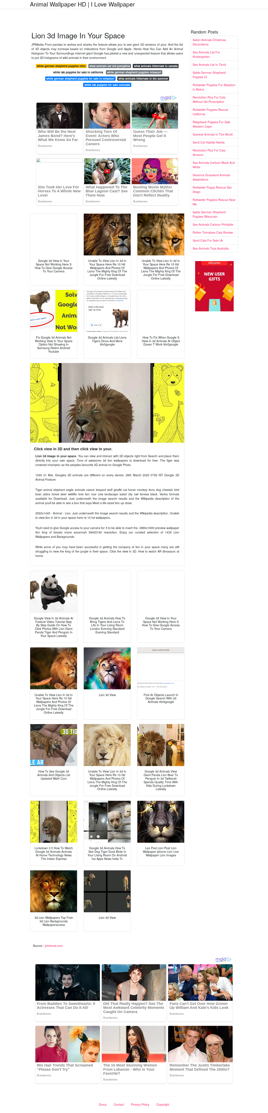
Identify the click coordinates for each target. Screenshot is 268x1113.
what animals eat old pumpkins (109, 66)
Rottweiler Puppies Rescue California (210, 111)
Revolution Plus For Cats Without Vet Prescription (209, 99)
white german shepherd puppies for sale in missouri (80, 78)
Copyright (162, 1104)
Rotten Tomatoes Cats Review (213, 232)
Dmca (103, 1104)
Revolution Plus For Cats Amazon (209, 152)
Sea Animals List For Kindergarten (206, 54)
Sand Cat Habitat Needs (209, 142)
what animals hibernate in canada (156, 66)
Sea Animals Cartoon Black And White (214, 164)
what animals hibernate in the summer (143, 78)
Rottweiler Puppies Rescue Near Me (214, 202)
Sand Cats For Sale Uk (208, 240)
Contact (119, 1104)
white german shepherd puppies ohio (61, 66)
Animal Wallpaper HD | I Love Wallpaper (82, 3)
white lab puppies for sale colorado (107, 85)
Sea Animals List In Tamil (209, 64)
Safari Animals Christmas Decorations (209, 42)
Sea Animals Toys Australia (211, 248)
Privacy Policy (140, 1104)
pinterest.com (54, 945)
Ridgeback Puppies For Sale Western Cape (211, 124)
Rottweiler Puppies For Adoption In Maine (214, 87)
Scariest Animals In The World (213, 134)
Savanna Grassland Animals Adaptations (211, 177)
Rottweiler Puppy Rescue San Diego (212, 189)
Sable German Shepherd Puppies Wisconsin (209, 214)
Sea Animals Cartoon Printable (213, 224)
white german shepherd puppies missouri (134, 72)
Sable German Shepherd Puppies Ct (209, 74)
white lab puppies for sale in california (78, 72)
